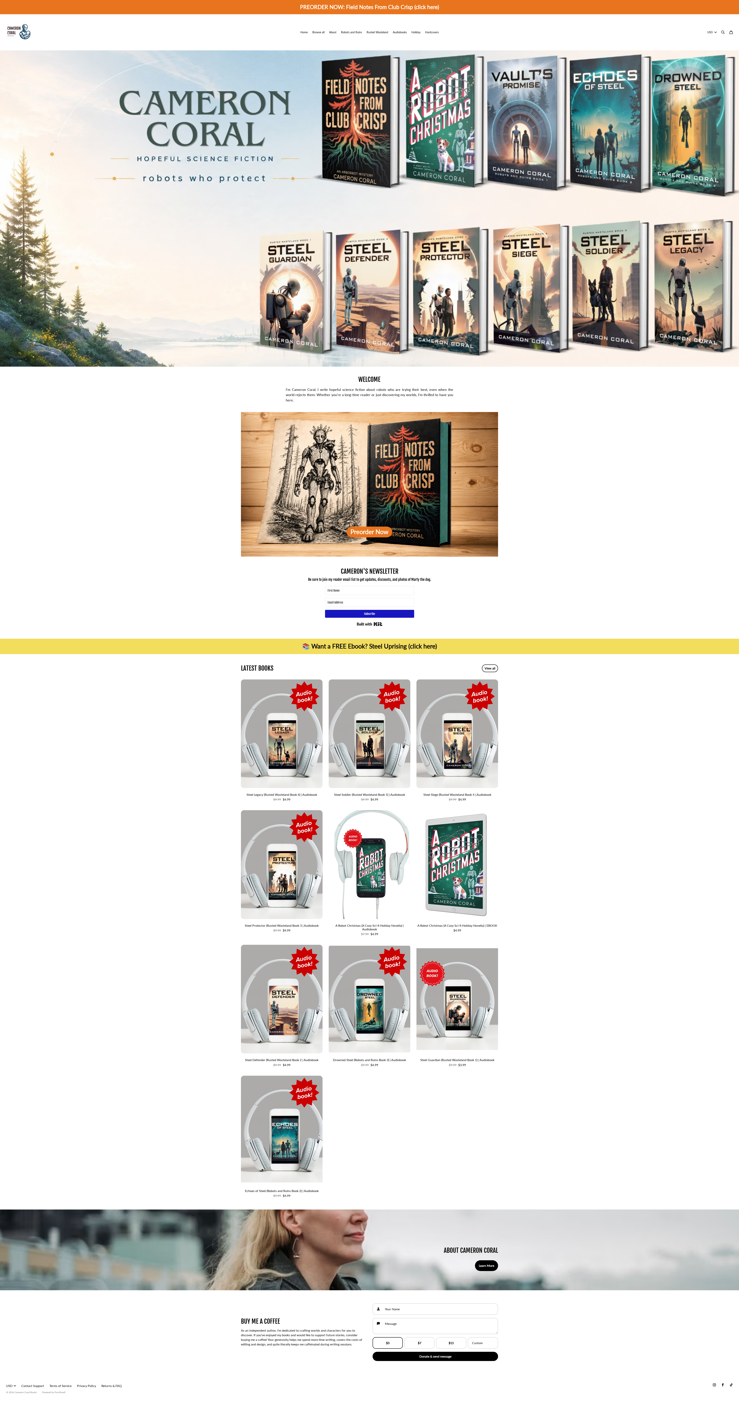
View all (490, 668)
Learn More (486, 1265)
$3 (388, 1343)
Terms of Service (60, 1386)
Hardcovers (432, 32)
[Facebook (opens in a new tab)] (723, 1385)
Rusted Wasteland (377, 32)
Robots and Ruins (351, 32)
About (332, 32)
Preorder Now (369, 531)
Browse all (318, 32)
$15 (451, 1343)
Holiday (415, 32)
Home (304, 32)
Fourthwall (60, 1392)
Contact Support (32, 1386)
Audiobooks (400, 32)
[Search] (723, 32)
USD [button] (710, 32)
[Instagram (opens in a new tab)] (714, 1385)
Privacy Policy (86, 1386)
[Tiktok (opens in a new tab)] (731, 1385)
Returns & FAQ (111, 1386)
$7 (419, 1343)
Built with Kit (369, 624)
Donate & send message (435, 1356)
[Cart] (731, 32)
